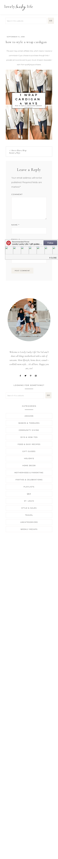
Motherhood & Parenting (29, 473)
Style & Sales (29, 508)
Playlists (29, 487)
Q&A (29, 494)
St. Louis (29, 501)
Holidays (29, 458)
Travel (29, 515)
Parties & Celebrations (29, 480)
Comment (17, 194)
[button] (52, 6)
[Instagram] (36, 375)
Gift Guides (29, 451)
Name (15, 225)
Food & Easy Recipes (29, 444)
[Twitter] (26, 375)
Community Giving (29, 430)
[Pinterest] (31, 375)
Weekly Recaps (29, 529)
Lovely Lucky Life (18, 7)
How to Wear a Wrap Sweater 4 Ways (17, 151)
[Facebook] (21, 375)
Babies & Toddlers (29, 423)
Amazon (29, 416)
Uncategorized (29, 522)
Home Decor (29, 466)
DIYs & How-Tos (29, 437)
